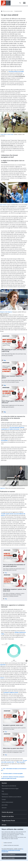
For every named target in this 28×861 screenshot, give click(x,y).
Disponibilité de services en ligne (10, 788)
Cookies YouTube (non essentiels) (11, 845)
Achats (4, 825)
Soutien (4, 783)
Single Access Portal (8, 820)
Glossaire (4, 807)
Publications (5, 794)
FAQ (3, 791)
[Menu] (24, 3)
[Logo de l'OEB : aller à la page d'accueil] (6, 3)
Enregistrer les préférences (9, 854)
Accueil (1, 11)
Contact (4, 799)
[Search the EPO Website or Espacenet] (20, 3)
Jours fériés (5, 805)
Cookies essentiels (8, 842)
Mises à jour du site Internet (9, 786)
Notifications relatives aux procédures (11, 796)
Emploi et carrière (8, 816)
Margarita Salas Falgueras (6, 312)
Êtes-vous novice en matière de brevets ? (8, 11)
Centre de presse (7, 812)
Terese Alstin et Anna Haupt (6, 134)
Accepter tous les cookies (9, 858)
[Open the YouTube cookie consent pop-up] (14, 342)
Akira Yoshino (3, 204)
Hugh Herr (2, 488)
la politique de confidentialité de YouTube (12, 849)
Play (5, 385)
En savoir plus (5, 851)
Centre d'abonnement (7, 802)
